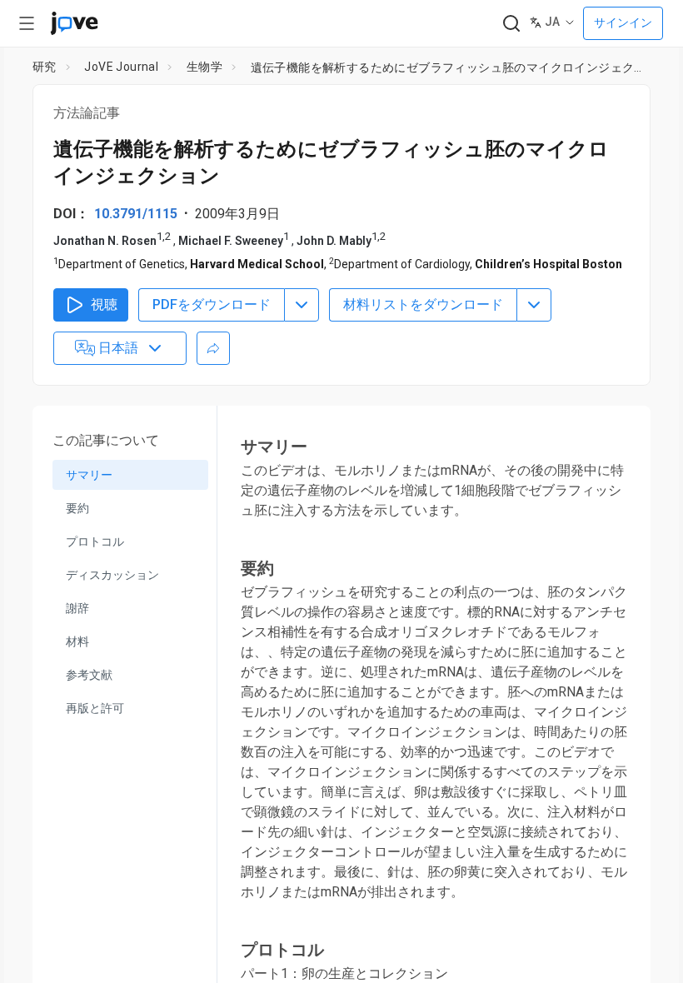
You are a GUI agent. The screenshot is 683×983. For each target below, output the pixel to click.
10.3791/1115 (135, 214)
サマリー (89, 475)
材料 (77, 641)
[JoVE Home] (74, 23)
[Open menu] (26, 23)
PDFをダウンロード (211, 304)
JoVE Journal (121, 66)
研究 (44, 66)
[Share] (213, 348)
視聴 (104, 304)
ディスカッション (112, 574)
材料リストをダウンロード (423, 304)
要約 (77, 508)
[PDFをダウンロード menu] (301, 305)
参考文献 (89, 674)
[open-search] (511, 24)
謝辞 (77, 608)
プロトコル (95, 541)
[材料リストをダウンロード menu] (533, 305)
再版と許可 (95, 708)
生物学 (204, 66)
